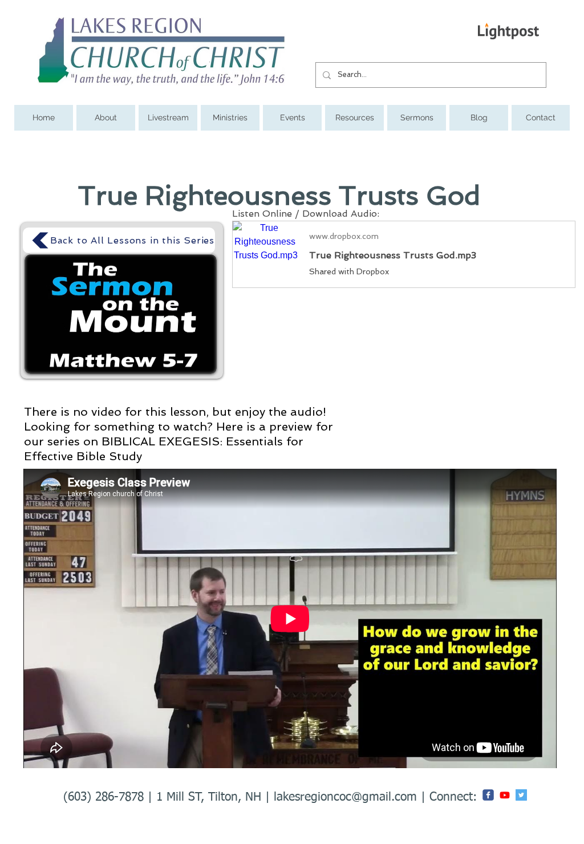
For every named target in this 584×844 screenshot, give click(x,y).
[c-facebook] (488, 795)
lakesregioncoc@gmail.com (345, 798)
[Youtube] (504, 795)
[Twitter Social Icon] (521, 795)
